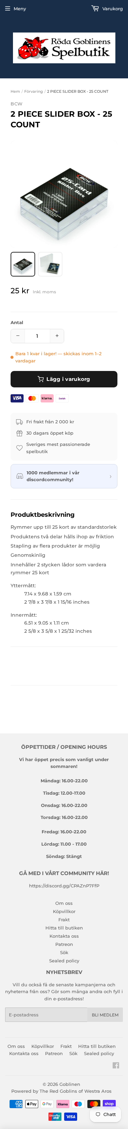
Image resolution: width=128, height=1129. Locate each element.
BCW (17, 103)
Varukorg (112, 8)
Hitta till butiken (64, 928)
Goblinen (69, 1084)
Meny (20, 8)
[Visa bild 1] (23, 264)
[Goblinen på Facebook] (115, 1066)
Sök (64, 952)
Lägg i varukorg (68, 379)
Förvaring (33, 91)
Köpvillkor (64, 911)
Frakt (64, 919)
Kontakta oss (64, 936)
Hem (15, 91)
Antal (17, 322)
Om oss (64, 903)
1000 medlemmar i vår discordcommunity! (53, 476)
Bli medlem (105, 1014)
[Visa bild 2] (50, 264)
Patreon (64, 944)
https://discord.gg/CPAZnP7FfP (64, 885)
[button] (64, 194)
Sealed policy (64, 960)
